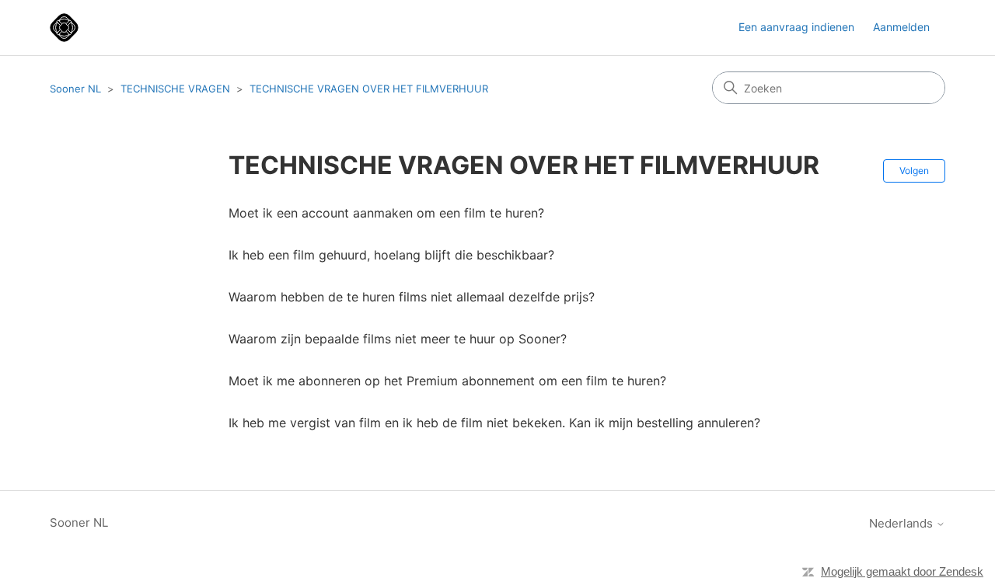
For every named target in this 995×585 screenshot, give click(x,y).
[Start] (64, 27)
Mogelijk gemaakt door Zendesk (902, 571)
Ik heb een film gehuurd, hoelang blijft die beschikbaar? (391, 255)
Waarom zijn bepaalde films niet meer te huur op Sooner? (398, 338)
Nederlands (902, 523)
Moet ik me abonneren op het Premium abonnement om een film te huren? (447, 380)
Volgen (914, 170)
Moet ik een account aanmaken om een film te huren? (386, 213)
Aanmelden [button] (901, 26)
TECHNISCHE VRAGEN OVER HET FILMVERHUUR (369, 88)
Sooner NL (75, 88)
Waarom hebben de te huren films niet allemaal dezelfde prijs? (412, 297)
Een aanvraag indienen (796, 26)
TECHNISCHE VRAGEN (175, 88)
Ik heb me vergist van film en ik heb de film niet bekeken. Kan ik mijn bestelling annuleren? (494, 422)
